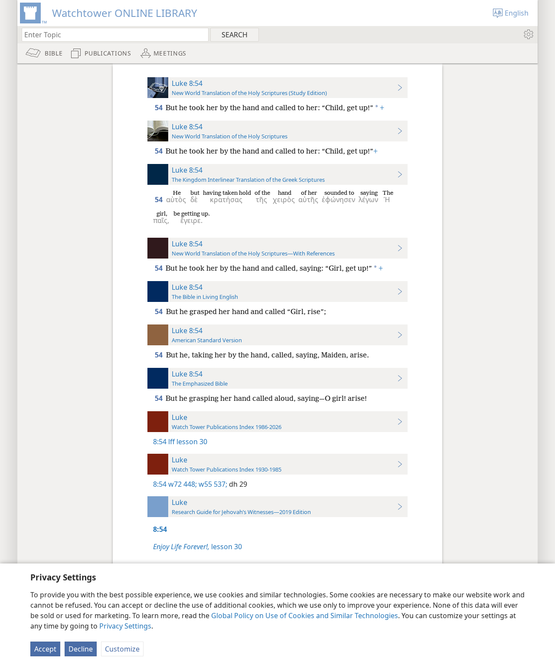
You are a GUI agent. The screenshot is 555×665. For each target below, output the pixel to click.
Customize (122, 649)
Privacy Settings (125, 626)
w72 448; (182, 484)
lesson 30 (197, 546)
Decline (81, 649)
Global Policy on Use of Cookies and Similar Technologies (304, 615)
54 (159, 107)
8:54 (159, 441)
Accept (45, 649)
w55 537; (212, 484)
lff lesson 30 (187, 441)
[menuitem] (527, 34)
